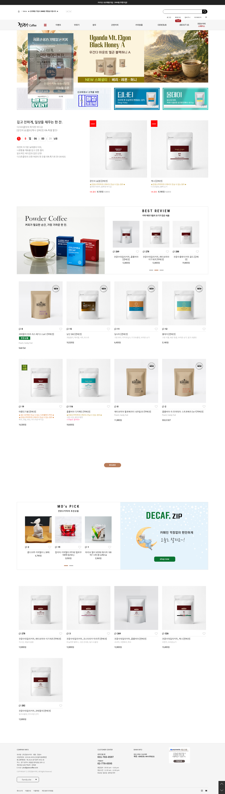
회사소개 (20, 791)
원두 (94, 24)
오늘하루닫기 (42, 97)
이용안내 (28, 791)
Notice (24, 11)
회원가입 (178, 17)
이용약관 (36, 791)
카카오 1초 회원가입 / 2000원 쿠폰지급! (112, 2)
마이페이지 (197, 17)
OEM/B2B (162, 24)
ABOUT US (184, 24)
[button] (171, 78)
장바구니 (187, 17)
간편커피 (114, 24)
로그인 (169, 17)
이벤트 (58, 24)
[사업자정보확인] (41, 757)
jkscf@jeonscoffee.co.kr (30, 768)
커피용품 (139, 24)
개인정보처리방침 (47, 791)
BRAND (112, 465)
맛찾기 (77, 24)
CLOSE (61, 96)
